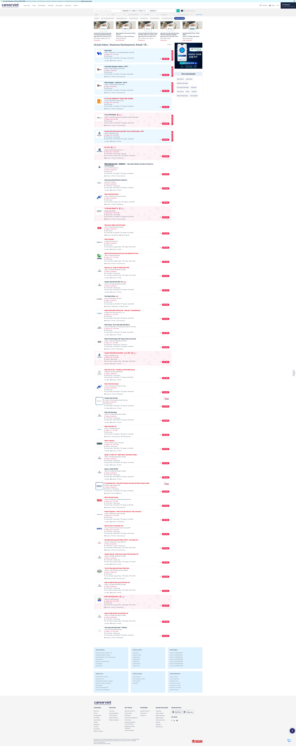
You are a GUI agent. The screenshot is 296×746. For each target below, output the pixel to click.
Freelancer (158, 711)
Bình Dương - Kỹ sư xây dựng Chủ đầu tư (117, 325)
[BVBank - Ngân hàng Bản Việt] (99, 486)
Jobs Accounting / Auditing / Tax (104, 652)
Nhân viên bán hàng (182, 95)
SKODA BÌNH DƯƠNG (109, 211)
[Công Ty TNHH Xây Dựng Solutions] (99, 150)
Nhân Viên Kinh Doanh (111, 194)
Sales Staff (108, 50)
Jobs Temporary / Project (139, 678)
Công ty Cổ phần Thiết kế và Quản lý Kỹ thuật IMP (117, 527)
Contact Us (143, 715)
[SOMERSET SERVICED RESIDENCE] (99, 372)
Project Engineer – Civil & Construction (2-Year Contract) (122, 511)
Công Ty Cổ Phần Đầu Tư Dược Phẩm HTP (115, 542)
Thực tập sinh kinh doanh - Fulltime (115, 627)
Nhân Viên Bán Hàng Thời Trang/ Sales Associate (120, 339)
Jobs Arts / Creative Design (102, 661)
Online (187, 91)
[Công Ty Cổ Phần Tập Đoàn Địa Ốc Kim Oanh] (99, 401)
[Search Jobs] (178, 10)
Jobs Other (135, 683)
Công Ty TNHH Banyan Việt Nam (112, 298)
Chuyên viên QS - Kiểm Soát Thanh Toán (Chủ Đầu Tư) (121, 554)
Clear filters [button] (199, 14)
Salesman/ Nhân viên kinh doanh (114, 225)
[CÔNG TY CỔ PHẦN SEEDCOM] (99, 429)
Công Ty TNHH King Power (111, 168)
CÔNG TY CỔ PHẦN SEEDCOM (112, 428)
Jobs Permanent (137, 676)
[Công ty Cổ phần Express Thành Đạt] (99, 443)
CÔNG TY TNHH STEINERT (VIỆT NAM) (114, 68)
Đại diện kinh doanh (182, 83)
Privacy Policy (128, 713)
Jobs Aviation (99, 663)
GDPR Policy (128, 715)
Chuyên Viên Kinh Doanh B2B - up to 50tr (117, 353)
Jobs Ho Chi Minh (137, 655)
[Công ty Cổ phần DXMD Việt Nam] (99, 630)
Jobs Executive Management (103, 689)
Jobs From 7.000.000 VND (176, 657)
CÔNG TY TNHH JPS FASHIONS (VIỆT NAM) (115, 341)
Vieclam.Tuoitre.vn (145, 711)
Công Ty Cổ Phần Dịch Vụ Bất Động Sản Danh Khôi (117, 499)
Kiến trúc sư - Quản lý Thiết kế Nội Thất (116, 267)
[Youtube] (177, 720)
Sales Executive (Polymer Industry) (115, 180)
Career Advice (59, 5)
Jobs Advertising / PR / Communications (106, 657)
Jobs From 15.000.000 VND (176, 661)
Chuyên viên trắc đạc (111, 398)
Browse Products (113, 717)
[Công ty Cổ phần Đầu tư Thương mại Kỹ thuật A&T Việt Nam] (99, 327)
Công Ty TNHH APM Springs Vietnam (114, 227)
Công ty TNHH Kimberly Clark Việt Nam (114, 513)
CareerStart (68, 5)
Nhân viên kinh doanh (111, 497)
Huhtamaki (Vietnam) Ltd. (111, 241)
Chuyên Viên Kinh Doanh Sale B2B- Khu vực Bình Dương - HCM (124, 131)
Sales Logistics (109, 440)
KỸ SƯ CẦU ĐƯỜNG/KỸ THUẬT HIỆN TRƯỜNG (118, 98)
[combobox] (107, 10)
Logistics (194, 91)
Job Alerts (264, 5)
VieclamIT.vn (143, 713)
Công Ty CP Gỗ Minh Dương (111, 599)
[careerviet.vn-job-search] (176, 712)
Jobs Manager (99, 685)
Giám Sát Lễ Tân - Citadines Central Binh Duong (119, 369)
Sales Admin (180, 79)
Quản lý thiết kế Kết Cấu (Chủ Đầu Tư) (116, 613)
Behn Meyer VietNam (110, 182)
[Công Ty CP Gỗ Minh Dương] (99, 599)
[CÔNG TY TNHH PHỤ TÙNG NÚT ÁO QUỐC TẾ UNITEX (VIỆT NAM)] (99, 117)
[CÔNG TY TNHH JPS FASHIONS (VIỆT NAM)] (99, 342)
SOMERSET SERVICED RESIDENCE (113, 371)
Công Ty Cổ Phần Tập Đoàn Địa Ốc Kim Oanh (116, 400)
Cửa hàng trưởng (111, 296)
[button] (294, 1)
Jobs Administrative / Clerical (103, 655)
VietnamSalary (41, 5)
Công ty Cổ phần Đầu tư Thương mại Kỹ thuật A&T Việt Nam (120, 326)
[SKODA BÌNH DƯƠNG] (99, 211)
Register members (98, 731)
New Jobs (96, 711)
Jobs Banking (99, 665)
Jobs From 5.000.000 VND (176, 655)
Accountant (189, 79)
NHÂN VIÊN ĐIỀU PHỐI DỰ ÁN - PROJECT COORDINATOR (122, 310)
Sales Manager (109, 239)
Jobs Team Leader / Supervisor (103, 683)
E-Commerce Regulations (131, 717)
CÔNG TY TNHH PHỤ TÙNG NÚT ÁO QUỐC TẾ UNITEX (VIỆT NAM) (121, 117)
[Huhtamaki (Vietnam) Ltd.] (99, 242)
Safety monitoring (160, 720)
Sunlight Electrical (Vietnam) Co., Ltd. (114, 312)
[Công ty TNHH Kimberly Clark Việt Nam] (99, 514)
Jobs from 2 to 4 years (175, 683)
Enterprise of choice (190, 10)
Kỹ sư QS (107, 147)
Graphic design (159, 717)
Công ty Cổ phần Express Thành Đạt (114, 442)
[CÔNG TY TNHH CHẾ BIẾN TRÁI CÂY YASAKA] (99, 571)
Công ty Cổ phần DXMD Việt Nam (113, 629)
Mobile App (96, 724)
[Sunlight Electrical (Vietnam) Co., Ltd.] (99, 313)
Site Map (96, 726)
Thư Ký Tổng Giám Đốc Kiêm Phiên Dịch (116, 568)
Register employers (114, 720)
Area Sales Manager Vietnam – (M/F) (116, 66)
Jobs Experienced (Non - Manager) (104, 681)
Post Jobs (111, 711)
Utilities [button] (76, 5)
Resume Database (113, 713)
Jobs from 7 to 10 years (175, 687)
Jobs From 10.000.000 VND (176, 659)
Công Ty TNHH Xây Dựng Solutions (113, 150)
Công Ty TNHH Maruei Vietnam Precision (115, 196)
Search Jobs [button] (27, 5)
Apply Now (165, 58)
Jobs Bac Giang (136, 663)
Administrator (159, 726)
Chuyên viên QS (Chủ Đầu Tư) (115, 282)
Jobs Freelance (136, 681)
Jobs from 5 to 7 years (175, 685)
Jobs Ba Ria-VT (136, 659)
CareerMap (50, 5)
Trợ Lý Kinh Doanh (110, 114)
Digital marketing (160, 715)
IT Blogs (96, 722)
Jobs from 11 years (174, 689)
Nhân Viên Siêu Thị (110, 426)
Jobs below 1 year (174, 681)
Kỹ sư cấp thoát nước (183, 87)
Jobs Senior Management (102, 687)
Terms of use (128, 720)
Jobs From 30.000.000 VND (176, 665)
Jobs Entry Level (100, 678)
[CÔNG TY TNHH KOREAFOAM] (99, 256)
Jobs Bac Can (136, 661)
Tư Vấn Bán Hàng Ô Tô (111, 208)
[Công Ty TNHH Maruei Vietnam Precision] (99, 197)
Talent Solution (113, 715)
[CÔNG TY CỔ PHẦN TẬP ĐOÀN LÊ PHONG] (99, 270)
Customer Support (129, 730)
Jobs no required (174, 676)
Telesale (158, 722)
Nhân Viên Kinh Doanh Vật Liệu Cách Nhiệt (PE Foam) (121, 253)
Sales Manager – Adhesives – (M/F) (115, 82)
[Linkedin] (174, 720)
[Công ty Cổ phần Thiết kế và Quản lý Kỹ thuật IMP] (99, 528)
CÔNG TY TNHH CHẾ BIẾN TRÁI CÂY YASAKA (116, 570)
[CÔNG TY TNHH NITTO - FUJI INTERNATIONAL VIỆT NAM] (99, 53)
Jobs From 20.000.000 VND (176, 663)
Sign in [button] (273, 5)
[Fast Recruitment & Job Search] (10, 5)
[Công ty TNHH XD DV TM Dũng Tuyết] (99, 101)
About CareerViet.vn (130, 711)
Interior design (159, 713)
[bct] (196, 741)
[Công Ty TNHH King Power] (99, 167)
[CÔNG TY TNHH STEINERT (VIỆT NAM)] (99, 69)
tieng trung (180, 91)
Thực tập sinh (194, 95)
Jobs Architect (99, 659)
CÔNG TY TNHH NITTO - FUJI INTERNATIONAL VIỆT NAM (119, 52)
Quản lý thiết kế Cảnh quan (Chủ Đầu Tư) (117, 582)
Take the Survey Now (86, 1)
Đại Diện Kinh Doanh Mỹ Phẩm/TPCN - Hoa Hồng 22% (121, 540)
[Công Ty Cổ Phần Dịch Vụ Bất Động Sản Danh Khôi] (99, 500)
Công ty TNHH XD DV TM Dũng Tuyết (114, 100)
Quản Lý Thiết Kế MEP (111, 469)
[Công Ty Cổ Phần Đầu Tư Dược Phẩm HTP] (99, 543)
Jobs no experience (174, 678)
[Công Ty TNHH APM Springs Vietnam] (99, 228)
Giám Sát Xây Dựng (110, 412)
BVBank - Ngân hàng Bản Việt (112, 485)
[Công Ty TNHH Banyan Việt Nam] (99, 299)
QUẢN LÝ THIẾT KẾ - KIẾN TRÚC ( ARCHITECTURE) (120, 455)
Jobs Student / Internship (102, 676)
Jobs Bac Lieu (136, 665)
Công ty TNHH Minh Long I (111, 133)
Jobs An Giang (136, 657)
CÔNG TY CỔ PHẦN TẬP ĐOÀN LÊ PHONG (115, 269)
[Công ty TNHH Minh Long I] (99, 134)
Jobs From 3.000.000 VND (176, 652)
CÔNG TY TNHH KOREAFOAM (112, 255)
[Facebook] (171, 720)
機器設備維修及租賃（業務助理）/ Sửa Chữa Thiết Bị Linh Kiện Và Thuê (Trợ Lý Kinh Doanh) (128, 165)
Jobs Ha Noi (136, 652)
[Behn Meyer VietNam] (99, 183)
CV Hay (34, 5)
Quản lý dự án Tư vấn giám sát (113, 526)
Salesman (193, 87)
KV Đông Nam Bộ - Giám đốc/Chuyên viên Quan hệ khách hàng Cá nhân (126, 483)
